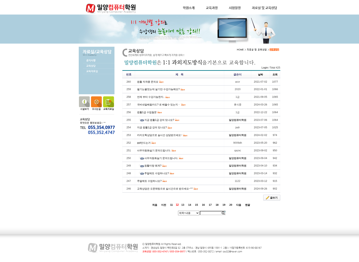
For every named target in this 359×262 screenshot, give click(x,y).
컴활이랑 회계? (152, 165)
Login (265, 67)
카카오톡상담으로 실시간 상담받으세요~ (159, 135)
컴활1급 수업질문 (147, 112)
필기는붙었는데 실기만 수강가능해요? (158, 89)
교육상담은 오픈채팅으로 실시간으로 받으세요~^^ (165, 188)
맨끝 (247, 204)
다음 (238, 204)
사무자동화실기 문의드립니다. (154, 150)
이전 (163, 204)
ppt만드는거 (144, 142)
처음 (154, 204)
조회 (275, 74)
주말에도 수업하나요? (156, 173)
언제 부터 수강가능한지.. (151, 96)
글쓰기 (274, 197)
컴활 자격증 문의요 (147, 81)
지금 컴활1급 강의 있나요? (159, 120)
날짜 (260, 74)
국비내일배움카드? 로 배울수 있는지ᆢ (158, 104)
